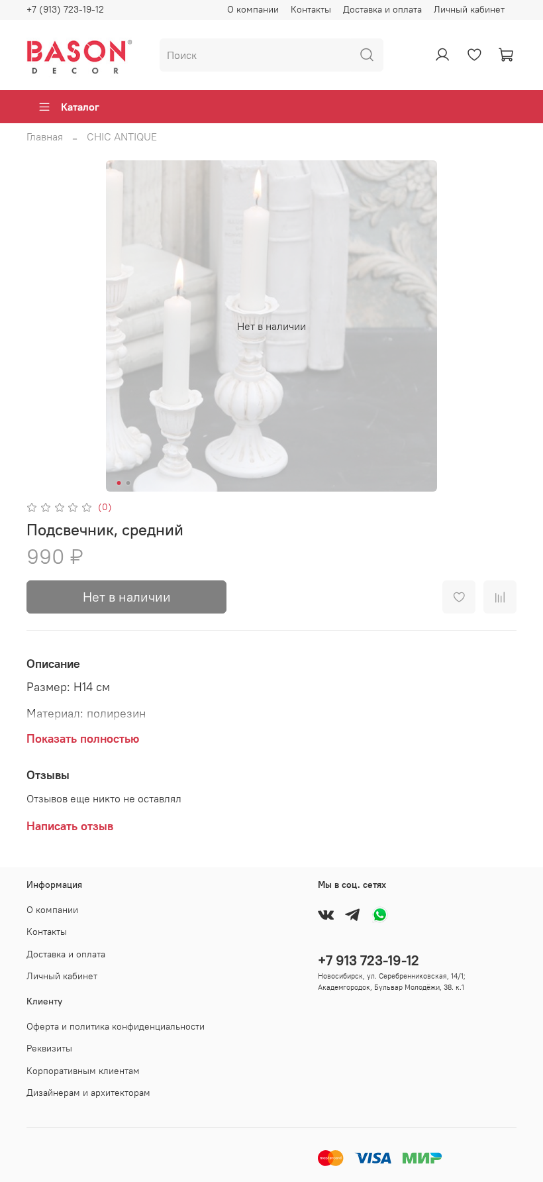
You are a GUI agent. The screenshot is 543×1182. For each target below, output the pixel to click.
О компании (253, 9)
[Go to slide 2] (128, 483)
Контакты (311, 9)
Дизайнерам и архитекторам (88, 1093)
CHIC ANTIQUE (122, 136)
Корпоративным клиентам (83, 1071)
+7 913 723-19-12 (368, 960)
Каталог (80, 106)
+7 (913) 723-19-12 (65, 9)
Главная (44, 136)
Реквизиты (49, 1048)
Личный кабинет (469, 9)
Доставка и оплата (382, 9)
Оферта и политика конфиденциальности (115, 1026)
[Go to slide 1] (119, 483)
